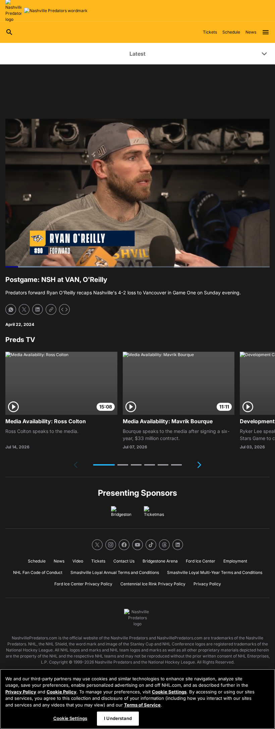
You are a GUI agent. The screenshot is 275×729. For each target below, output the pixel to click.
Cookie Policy (61, 691)
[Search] (9, 32)
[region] (137, 699)
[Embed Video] (64, 309)
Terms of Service (142, 705)
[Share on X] (24, 309)
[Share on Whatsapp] (10, 309)
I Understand (118, 718)
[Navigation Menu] (266, 32)
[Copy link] (51, 309)
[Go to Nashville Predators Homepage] (56, 11)
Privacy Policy (20, 691)
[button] (104, 465)
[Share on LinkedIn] (37, 309)
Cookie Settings (169, 691)
